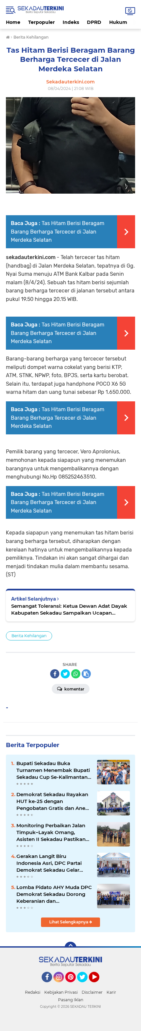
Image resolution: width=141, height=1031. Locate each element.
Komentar (73, 689)
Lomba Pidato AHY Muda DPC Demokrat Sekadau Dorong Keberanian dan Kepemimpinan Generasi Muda (54, 894)
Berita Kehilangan (29, 635)
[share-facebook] (54, 673)
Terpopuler (41, 22)
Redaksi (32, 992)
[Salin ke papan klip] (86, 673)
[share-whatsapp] (75, 673)
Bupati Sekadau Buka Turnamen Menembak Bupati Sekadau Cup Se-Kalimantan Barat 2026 (53, 770)
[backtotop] (70, 947)
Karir (111, 992)
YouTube (98, 985)
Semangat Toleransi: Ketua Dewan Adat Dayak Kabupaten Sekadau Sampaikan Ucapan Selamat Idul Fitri (69, 609)
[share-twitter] (65, 673)
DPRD (94, 22)
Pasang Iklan (70, 999)
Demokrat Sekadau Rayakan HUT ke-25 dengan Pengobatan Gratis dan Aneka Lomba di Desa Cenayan (53, 801)
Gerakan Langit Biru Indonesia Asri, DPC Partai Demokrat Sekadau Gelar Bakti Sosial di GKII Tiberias (50, 863)
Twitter (85, 985)
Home (13, 22)
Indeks (71, 22)
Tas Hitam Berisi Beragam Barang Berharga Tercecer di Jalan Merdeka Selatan (57, 231)
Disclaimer (92, 992)
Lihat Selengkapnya (69, 921)
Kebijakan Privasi (61, 992)
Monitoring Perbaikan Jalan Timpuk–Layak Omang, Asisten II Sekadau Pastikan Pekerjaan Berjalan (51, 832)
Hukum (118, 22)
